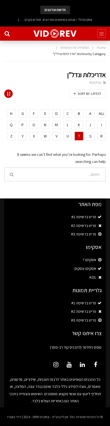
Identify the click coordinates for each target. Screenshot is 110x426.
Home (101, 47)
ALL (101, 113)
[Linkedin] (82, 364)
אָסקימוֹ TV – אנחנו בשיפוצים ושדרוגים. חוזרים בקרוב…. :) (55, 20)
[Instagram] (56, 364)
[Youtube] (69, 364)
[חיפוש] (7, 34)
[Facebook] (96, 364)
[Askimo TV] (55, 33)
